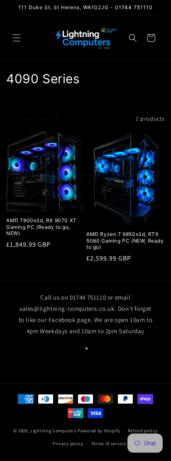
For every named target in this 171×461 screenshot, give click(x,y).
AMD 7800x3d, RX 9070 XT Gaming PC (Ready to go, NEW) (41, 226)
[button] (16, 38)
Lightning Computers (53, 431)
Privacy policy (68, 443)
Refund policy (142, 431)
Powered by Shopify (99, 431)
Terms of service (108, 443)
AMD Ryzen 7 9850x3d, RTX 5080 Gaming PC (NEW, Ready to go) (125, 240)
